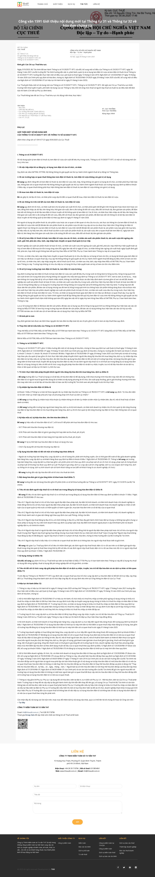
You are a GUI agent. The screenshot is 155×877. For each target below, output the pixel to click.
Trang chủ (42, 4)
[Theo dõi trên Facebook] (118, 867)
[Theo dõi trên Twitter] (124, 867)
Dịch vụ (71, 4)
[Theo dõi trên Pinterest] (130, 867)
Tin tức (84, 4)
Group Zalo (30, 715)
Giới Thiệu (58, 4)
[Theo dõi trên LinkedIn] (136, 867)
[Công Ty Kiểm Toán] (25, 4)
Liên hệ (96, 4)
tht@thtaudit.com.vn (30, 712)
